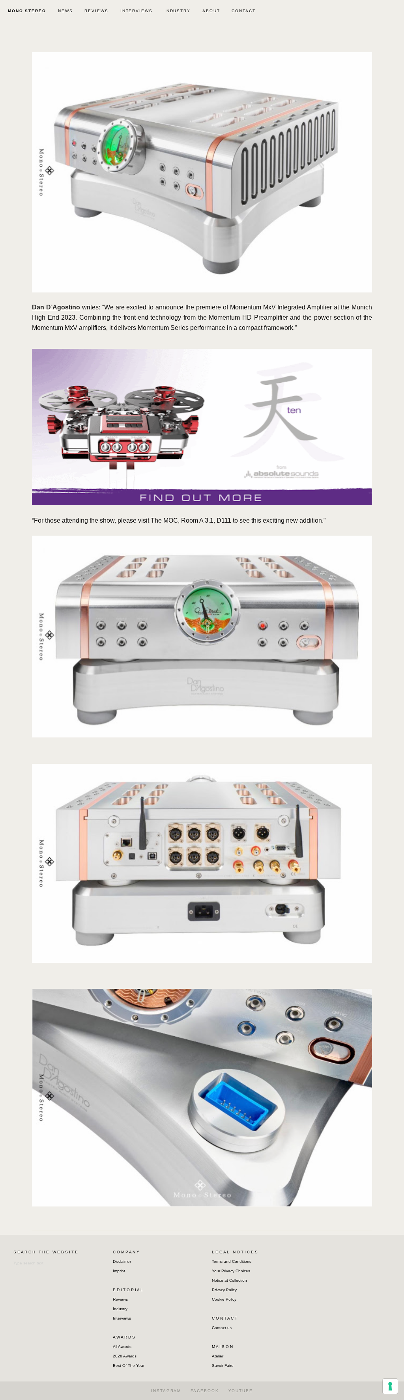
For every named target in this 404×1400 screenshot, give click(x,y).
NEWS (65, 11)
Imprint (119, 1271)
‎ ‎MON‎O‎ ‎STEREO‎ (26, 11)
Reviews (120, 1299)
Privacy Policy (224, 1290)
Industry (120, 1309)
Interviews (122, 1318)
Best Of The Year (128, 1365)
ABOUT (211, 11)
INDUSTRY (178, 11)
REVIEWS (96, 11)
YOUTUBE (240, 1391)
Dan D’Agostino (56, 307)
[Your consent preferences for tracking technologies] (390, 1386)
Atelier (217, 1356)
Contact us (222, 1328)
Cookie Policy (224, 1299)
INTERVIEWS (136, 11)
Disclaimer (122, 1261)
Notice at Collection (229, 1280)
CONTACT (243, 11)
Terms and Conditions (231, 1261)
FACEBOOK (205, 1391)
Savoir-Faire (223, 1365)
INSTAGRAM (166, 1391)
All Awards (122, 1346)
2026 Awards (125, 1356)
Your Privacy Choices (231, 1271)
